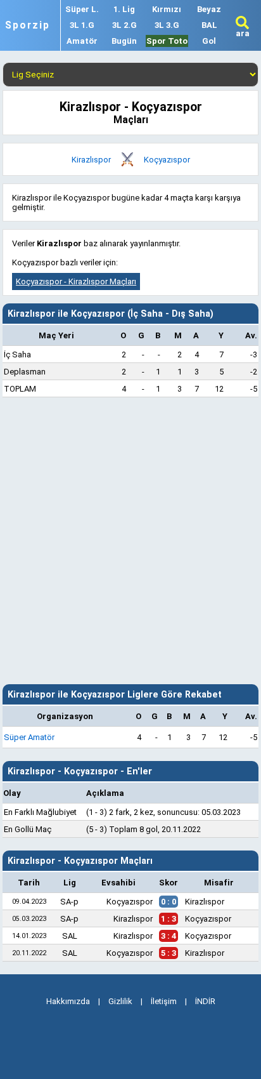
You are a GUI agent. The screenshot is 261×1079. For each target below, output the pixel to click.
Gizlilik (120, 1001)
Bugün (124, 41)
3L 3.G (167, 25)
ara (243, 33)
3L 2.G (124, 25)
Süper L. (82, 9)
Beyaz (209, 9)
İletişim (164, 1001)
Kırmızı (166, 9)
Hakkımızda (68, 1001)
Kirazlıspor (91, 159)
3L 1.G (82, 25)
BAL (209, 25)
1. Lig (124, 9)
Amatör (82, 41)
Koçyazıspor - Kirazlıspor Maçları (76, 281)
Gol (209, 41)
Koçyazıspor (167, 159)
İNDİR (205, 1001)
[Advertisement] (130, 541)
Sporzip (27, 25)
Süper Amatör (29, 737)
